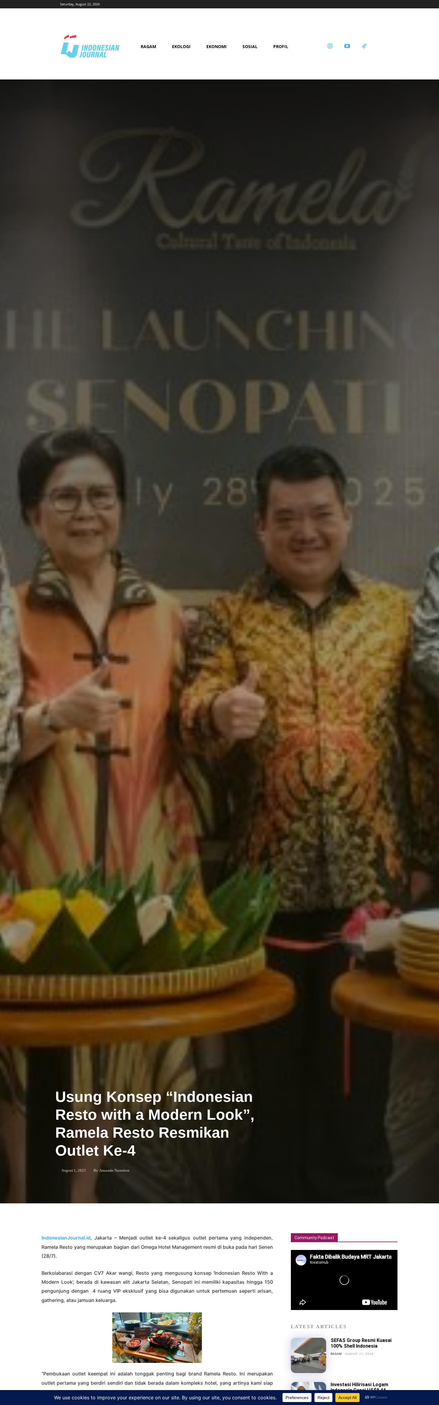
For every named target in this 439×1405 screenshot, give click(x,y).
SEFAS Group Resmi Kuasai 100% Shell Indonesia (361, 1343)
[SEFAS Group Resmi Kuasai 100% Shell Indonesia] (308, 1355)
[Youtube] (347, 46)
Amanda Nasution (114, 1170)
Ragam (336, 1353)
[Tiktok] (364, 46)
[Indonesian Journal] (98, 46)
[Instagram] (330, 46)
